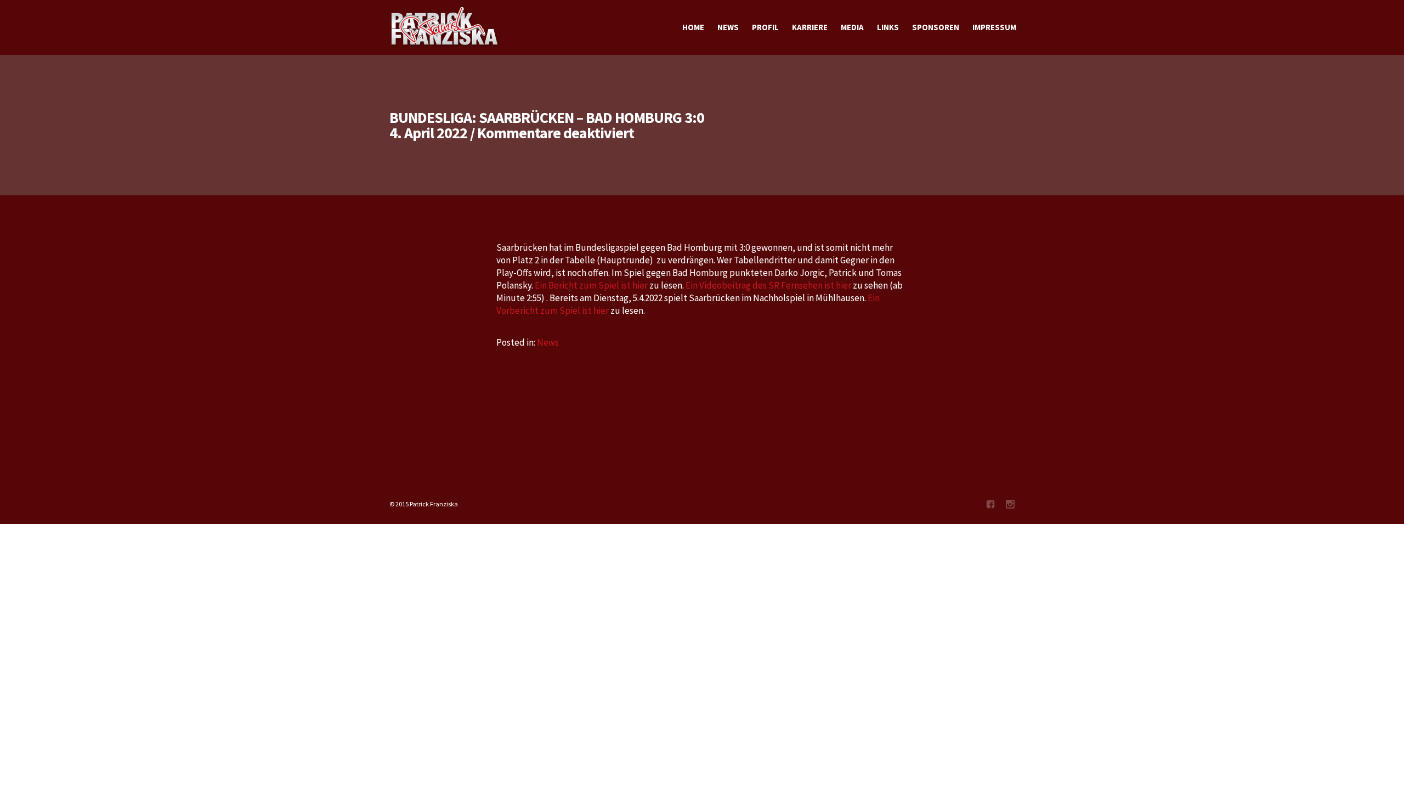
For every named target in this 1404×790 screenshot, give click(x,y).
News (548, 342)
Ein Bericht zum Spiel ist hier (591, 285)
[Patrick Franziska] (445, 27)
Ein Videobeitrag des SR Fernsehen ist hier (768, 285)
